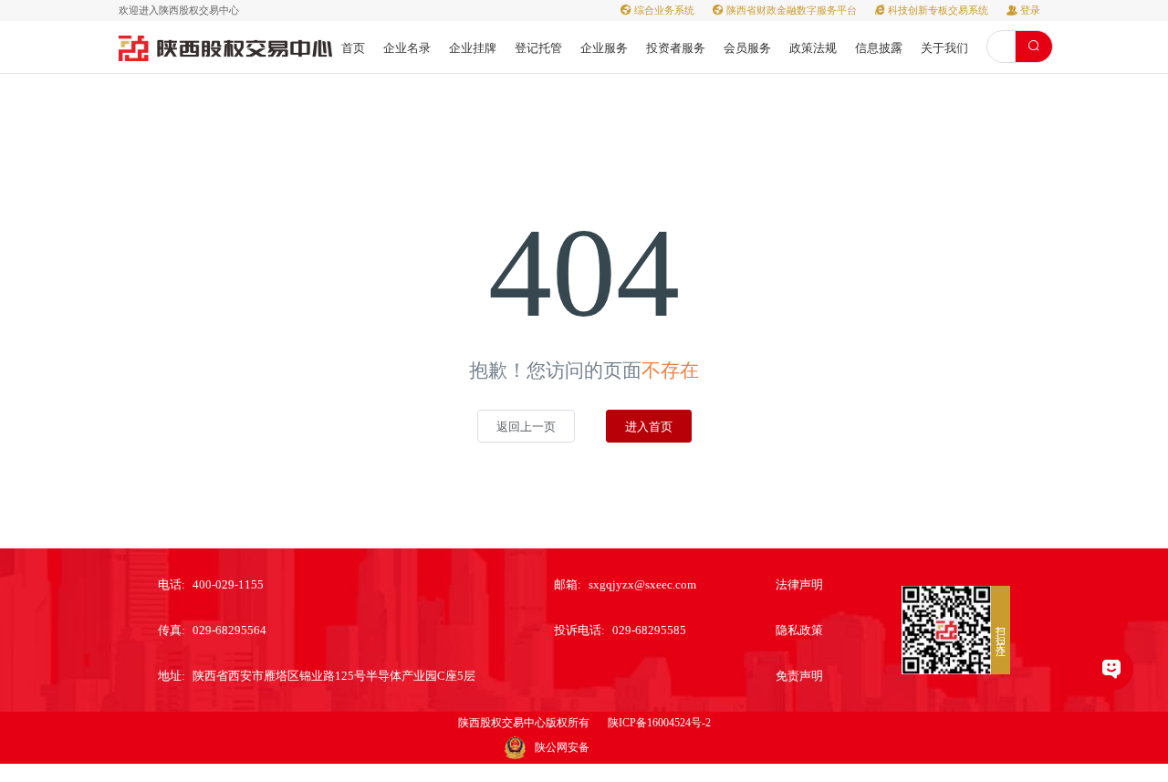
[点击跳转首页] (225, 47)
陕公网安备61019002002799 (573, 750)
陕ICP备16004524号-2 (659, 722)
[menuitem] (353, 47)
